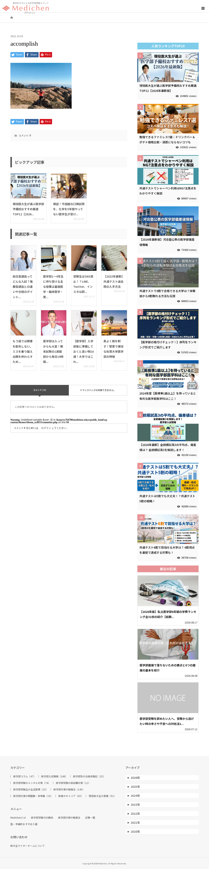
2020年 (135, 831)
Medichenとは (18, 817)
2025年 (135, 787)
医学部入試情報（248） (54, 776)
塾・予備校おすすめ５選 (23, 824)
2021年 (135, 822)
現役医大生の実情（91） (102, 796)
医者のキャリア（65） (70, 796)
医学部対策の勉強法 (69, 817)
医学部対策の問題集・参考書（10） (33, 796)
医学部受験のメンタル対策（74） (31, 783)
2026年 (135, 778)
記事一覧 (90, 817)
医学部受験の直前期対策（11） (73, 783)
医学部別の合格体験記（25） (89, 776)
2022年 (135, 813)
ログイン (46, 428)
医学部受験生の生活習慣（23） (30, 789)
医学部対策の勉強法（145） (69, 789)
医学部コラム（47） (24, 776)
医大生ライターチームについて (27, 846)
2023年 (135, 804)
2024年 (135, 795)
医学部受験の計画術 (42, 817)
